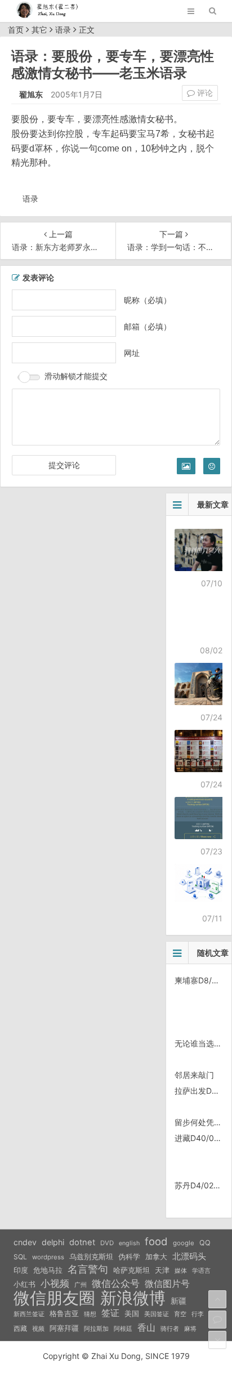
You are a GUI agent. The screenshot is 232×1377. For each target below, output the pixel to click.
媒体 (181, 1270)
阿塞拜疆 (64, 1328)
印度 (21, 1270)
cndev (25, 1242)
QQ (205, 1242)
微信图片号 (167, 1283)
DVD (107, 1243)
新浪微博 (133, 1298)
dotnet (82, 1242)
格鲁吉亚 (64, 1313)
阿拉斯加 (96, 1329)
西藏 (20, 1328)
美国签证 (156, 1314)
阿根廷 (123, 1329)
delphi (53, 1242)
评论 (204, 92)
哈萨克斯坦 (131, 1270)
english (129, 1243)
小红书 (24, 1284)
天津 (162, 1269)
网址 (132, 353)
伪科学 (129, 1257)
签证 (110, 1313)
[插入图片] (186, 466)
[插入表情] (211, 466)
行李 (197, 1314)
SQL (20, 1257)
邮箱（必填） (147, 326)
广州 (80, 1285)
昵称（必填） (147, 300)
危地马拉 (48, 1269)
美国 (131, 1313)
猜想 (90, 1314)
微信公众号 (116, 1283)
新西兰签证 (29, 1314)
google (183, 1243)
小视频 (55, 1283)
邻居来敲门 (194, 1075)
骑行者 (169, 1329)
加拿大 (156, 1257)
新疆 (178, 1300)
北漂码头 (189, 1256)
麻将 (190, 1329)
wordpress (48, 1257)
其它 (39, 29)
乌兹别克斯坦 (91, 1256)
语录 (63, 29)
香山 (146, 1327)
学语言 (201, 1270)
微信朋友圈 (54, 1298)
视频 (38, 1329)
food (156, 1241)
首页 (16, 29)
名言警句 (88, 1269)
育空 (180, 1314)
